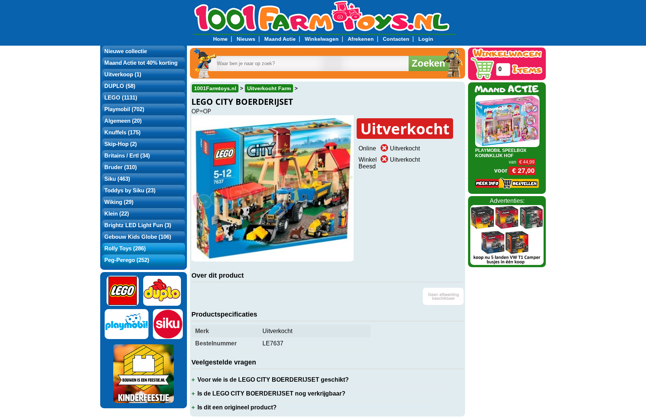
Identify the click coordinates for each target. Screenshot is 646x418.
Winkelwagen (322, 39)
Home (220, 39)
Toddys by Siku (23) (130, 190)
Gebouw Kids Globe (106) (137, 237)
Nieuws (246, 39)
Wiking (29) (118, 202)
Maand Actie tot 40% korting (141, 63)
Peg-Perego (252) (126, 260)
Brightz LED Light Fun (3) (137, 225)
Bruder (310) (120, 167)
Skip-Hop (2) (120, 144)
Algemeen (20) (123, 121)
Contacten (396, 39)
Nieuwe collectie (125, 51)
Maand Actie (280, 39)
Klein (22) (116, 214)
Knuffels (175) (122, 132)
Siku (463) (117, 179)
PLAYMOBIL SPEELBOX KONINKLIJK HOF (500, 153)
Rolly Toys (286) (125, 248)
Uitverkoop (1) (122, 74)
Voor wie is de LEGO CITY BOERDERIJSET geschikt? (273, 379)
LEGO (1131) (120, 98)
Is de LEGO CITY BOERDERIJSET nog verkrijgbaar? (271, 393)
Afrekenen (361, 39)
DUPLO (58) (119, 86)
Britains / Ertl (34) (127, 156)
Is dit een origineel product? (237, 407)
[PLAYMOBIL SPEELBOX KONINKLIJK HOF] (507, 120)
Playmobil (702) (124, 109)
